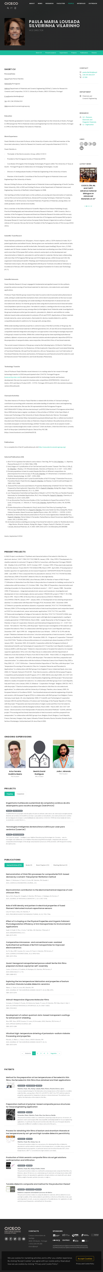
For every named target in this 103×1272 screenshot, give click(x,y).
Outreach (93, 3)
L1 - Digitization (88, 124)
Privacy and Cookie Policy (85, 1264)
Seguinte (54, 1053)
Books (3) (29, 865)
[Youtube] (24, 1239)
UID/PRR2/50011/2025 (59, 1247)
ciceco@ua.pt (33, 1246)
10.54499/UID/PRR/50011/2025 (77, 1246)
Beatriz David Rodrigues (15, 772)
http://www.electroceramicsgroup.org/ (52, 447)
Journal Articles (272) (14, 865)
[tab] (10, 794)
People (71, 3)
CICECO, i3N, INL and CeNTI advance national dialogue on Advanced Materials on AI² (88, 192)
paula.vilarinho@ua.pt (89, 72)
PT (11, 8)
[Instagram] (19, 1239)
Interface (81, 3)
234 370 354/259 (88, 75)
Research (50, 3)
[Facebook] (11, 1239)
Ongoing (10, 794)
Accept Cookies (85, 1258)
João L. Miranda (39, 771)
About (32, 3)
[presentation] (2, 759)
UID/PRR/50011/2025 (59, 1246)
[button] (86, 206)
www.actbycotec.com (12, 377)
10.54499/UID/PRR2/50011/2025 (78, 1247)
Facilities (61, 3)
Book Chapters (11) (42, 865)
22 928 (84, 77)
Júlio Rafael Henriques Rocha (63, 772)
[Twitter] (15, 1239)
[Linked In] (6, 1239)
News (40, 3)
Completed (20, 794)
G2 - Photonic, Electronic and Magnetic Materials (89, 119)
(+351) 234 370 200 (35, 1244)
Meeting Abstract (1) (60, 865)
